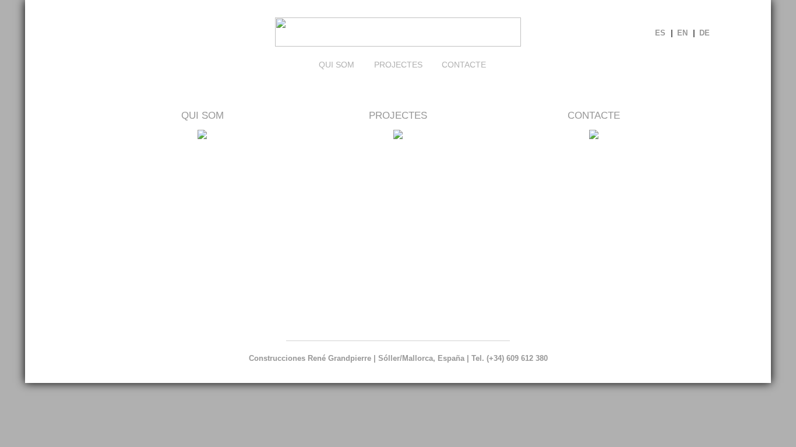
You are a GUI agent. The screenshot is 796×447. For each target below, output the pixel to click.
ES (660, 33)
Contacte (464, 64)
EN (682, 33)
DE (704, 33)
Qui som (336, 64)
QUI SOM (202, 115)
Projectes (398, 64)
